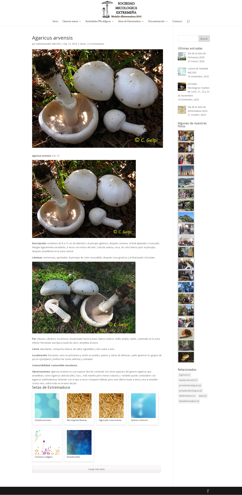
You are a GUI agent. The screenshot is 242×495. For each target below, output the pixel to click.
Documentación (156, 21)
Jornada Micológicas (190, 385)
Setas (83, 43)
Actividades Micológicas (98, 21)
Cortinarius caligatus (44, 457)
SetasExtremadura (189, 401)
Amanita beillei (73, 457)
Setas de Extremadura (129, 21)
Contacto (177, 21)
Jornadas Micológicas (190, 390)
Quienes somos (70, 21)
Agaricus (184, 374)
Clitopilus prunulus (43, 420)
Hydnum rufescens (139, 420)
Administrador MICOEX (48, 43)
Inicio (55, 21)
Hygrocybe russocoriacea (110, 420)
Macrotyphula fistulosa (77, 420)
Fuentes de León (188, 380)
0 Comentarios (96, 43)
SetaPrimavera (187, 395)
